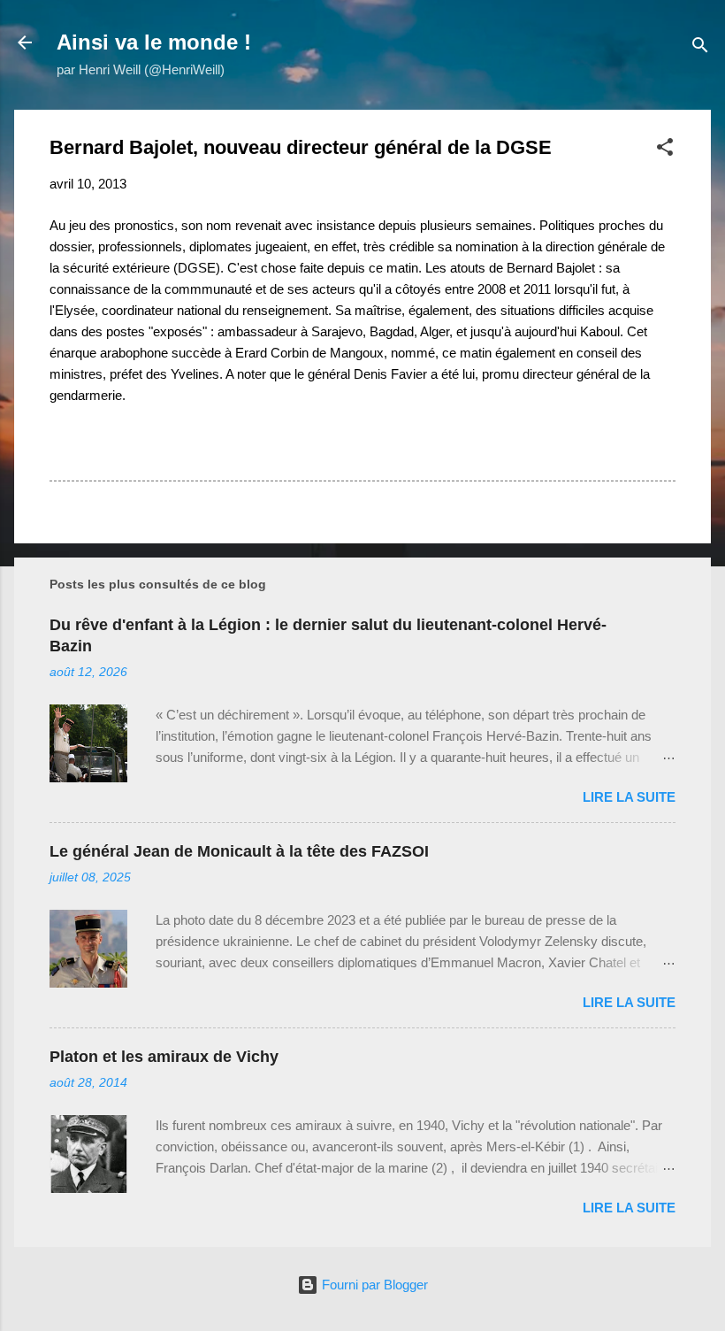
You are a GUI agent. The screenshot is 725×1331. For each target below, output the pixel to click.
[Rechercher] (700, 48)
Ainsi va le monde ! (154, 42)
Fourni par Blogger (373, 1284)
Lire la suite (629, 796)
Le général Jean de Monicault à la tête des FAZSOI (239, 851)
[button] (664, 150)
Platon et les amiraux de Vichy (164, 1057)
